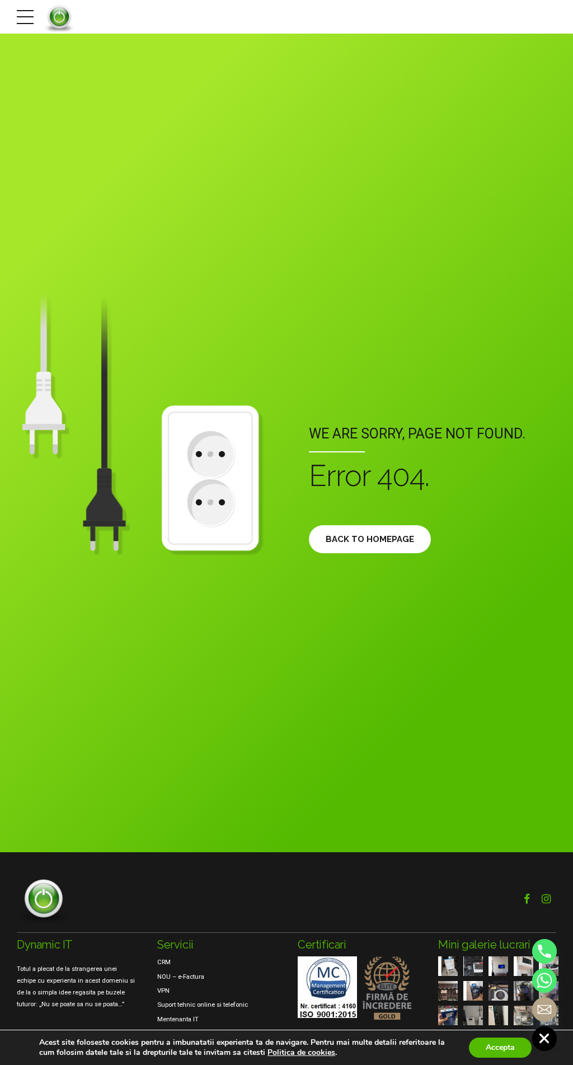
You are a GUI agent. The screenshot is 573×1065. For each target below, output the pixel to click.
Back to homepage (370, 539)
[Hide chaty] (544, 1038)
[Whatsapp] (544, 980)
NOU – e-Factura (180, 976)
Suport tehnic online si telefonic (202, 1004)
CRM (164, 962)
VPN (163, 990)
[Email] (544, 1009)
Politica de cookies (301, 1052)
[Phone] (544, 951)
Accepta (500, 1047)
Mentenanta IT (178, 1019)
